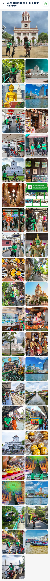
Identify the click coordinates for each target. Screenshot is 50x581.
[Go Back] (4, 3)
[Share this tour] (45, 3)
